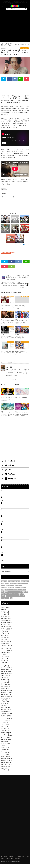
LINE (9, 470)
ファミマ (7, 589)
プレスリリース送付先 (9, 858)
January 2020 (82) (5, 756)
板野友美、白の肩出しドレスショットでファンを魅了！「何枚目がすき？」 (7, 307)
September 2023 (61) (6, 673)
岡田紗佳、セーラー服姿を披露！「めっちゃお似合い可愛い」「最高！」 (16, 491)
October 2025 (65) (6, 626)
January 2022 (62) (5, 711)
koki (15, 581)
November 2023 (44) (6, 669)
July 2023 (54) (4, 677)
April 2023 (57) (5, 683)
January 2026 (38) (5, 620)
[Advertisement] (15, 27)
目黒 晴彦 (9, 367)
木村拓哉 (22, 593)
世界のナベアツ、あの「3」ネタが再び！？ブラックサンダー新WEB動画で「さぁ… (7, 399)
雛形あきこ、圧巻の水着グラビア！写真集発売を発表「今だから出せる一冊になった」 (16, 497)
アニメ (26, 583)
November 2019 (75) (6, 760)
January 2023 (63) (5, 688)
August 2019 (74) (5, 766)
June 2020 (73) (5, 747)
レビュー (11, 591)
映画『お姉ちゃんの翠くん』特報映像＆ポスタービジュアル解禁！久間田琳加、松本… (7, 414)
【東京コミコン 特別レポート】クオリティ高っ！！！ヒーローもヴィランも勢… (21, 337)
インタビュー (4, 587)
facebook (11, 461)
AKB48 (2, 581)
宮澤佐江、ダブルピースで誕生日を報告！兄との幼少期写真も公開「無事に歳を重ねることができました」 (16, 548)
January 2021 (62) (5, 734)
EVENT (5, 513)
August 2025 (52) (5, 630)
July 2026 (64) (4, 609)
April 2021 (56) (5, 728)
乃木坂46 (21, 591)
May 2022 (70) (5, 703)
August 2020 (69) (5, 743)
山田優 (5, 593)
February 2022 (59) (6, 709)
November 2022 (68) (6, 692)
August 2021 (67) (5, 720)
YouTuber (12, 583)
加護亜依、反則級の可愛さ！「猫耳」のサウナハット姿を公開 (21, 353)
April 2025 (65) (5, 637)
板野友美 (3, 595)
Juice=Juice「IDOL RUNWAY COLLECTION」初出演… (21, 398)
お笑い (16, 583)
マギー (2, 591)
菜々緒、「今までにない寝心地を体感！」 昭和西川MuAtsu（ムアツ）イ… (21, 322)
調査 (24, 595)
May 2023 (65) (5, 681)
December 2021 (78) (6, 713)
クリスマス (17, 587)
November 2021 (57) (6, 715)
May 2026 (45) (5, 613)
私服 (10, 595)
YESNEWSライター (12, 856)
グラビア (23, 587)
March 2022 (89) (5, 707)
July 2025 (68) (4, 632)
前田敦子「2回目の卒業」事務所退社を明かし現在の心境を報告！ (7, 353)
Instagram (12, 478)
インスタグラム (18, 585)
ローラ (16, 591)
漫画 (7, 595)
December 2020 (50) (6, 736)
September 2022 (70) (6, 696)
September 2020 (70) (6, 741)
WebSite (15, 379)
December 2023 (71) (6, 667)
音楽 (11, 598)
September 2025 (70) (6, 628)
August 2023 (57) (5, 675)
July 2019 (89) (4, 768)
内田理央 (26, 591)
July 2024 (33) (4, 654)
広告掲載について (21, 856)
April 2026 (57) (5, 614)
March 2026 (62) (5, 616)
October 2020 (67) (6, 739)
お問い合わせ (17, 858)
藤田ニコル (15, 595)
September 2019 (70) (6, 764)
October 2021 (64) (6, 717)
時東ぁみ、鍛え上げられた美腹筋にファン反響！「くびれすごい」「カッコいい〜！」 (16, 504)
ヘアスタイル (22, 589)
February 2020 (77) (6, 754)
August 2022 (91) (5, 698)
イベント (3, 585)
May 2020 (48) (5, 749)
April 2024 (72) (5, 660)
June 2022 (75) (5, 702)
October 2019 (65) (6, 762)
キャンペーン (11, 587)
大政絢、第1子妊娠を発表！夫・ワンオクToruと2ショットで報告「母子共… (7, 337)
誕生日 (20, 595)
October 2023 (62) (6, 671)
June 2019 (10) (5, 770)
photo (22, 581)
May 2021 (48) (5, 726)
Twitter (11, 465)
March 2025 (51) (5, 639)
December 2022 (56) (6, 690)
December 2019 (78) (6, 758)
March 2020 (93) (5, 753)
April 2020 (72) (5, 751)
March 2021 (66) (5, 730)
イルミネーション (10, 585)
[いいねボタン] (3, 189)
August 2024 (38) (5, 652)
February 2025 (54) (6, 641)
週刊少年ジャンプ (5, 598)
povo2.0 (26, 581)
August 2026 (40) (5, 607)
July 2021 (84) (4, 722)
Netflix (18, 581)
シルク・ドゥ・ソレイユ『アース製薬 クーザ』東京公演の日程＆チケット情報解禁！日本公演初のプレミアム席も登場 (16, 534)
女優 (2, 593)
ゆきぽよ (21, 583)
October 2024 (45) (6, 649)
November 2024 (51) (6, 647)
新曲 (15, 593)
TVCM (13, 252)
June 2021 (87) (5, 724)
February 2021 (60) (6, 732)
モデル (6, 591)
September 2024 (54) (6, 650)
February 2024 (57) (6, 664)
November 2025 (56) (6, 624)
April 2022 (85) (5, 705)
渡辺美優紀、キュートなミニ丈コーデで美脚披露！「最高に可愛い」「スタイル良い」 (16, 541)
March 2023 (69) (5, 684)
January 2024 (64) (5, 666)
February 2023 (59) (6, 686)
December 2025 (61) (6, 622)
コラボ (2, 589)
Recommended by (19, 244)
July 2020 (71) (4, 745)
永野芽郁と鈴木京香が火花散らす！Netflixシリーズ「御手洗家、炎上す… (7, 322)
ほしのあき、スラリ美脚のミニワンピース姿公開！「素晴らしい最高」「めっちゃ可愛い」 (16, 556)
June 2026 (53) (5, 611)
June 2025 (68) (5, 633)
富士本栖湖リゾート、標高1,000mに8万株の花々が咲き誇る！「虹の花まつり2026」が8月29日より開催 (15, 517)
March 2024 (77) (5, 662)
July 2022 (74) (4, 700)
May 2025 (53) (5, 635)
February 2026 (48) (6, 618)
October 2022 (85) (6, 694)
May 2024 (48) (5, 658)
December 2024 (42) (6, 645)
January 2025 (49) (5, 643)
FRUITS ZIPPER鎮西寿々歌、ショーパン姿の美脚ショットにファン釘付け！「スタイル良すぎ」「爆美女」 (16, 525)
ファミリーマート (14, 589)
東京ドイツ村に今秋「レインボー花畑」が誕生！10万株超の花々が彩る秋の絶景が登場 (16, 510)
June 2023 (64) (5, 679)
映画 (18, 593)
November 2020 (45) (6, 737)
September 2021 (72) (6, 719)
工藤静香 (10, 593)
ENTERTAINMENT (6, 252)
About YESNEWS (4, 856)
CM (6, 581)
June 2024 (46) (5, 656)
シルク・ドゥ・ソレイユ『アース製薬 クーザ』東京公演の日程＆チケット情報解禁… (21, 414)
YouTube (11, 474)
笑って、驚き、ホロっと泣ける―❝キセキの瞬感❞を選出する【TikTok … (21, 307)
